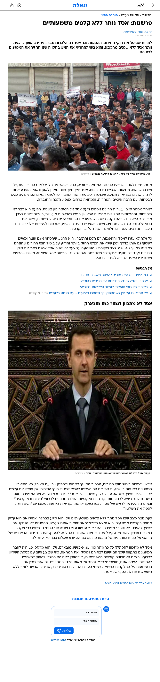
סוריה (108, 583)
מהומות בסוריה (129, 583)
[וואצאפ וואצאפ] (19, 5)
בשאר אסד (145, 583)
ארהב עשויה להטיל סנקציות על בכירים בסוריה (114, 281)
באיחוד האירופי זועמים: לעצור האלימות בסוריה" (114, 287)
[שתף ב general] (12, 5)
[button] (141, 5)
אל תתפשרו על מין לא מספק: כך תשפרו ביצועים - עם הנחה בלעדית (98, 293)
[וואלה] (80, 5)
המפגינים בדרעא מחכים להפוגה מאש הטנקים (114, 275)
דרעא (116, 583)
